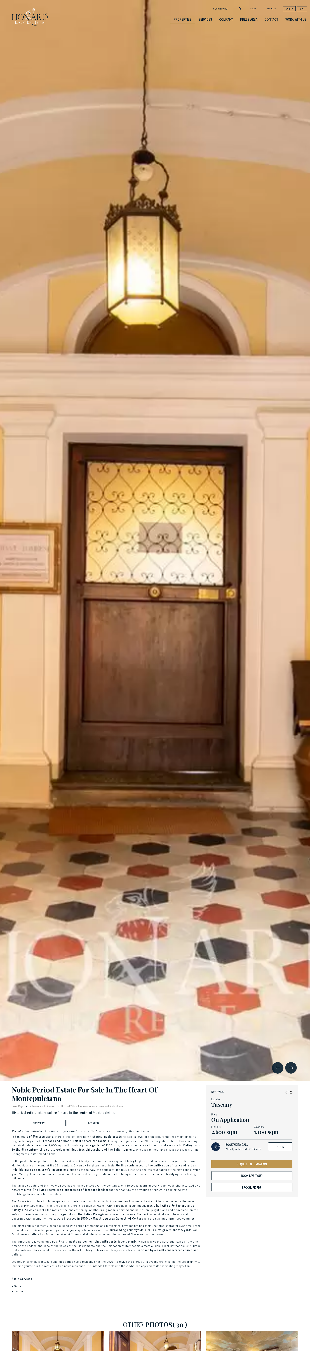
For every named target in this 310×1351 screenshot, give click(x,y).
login (253, 8)
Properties (182, 19)
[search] (240, 8)
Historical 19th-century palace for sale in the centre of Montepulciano (92, 1106)
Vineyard (50, 1106)
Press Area (248, 19)
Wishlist (271, 8)
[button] (286, 1091)
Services (205, 19)
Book (280, 1146)
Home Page (18, 1106)
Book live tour (251, 1175)
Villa (31, 1106)
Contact (271, 19)
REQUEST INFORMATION (252, 1164)
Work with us (295, 19)
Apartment (40, 1106)
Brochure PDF (252, 1187)
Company (226, 19)
